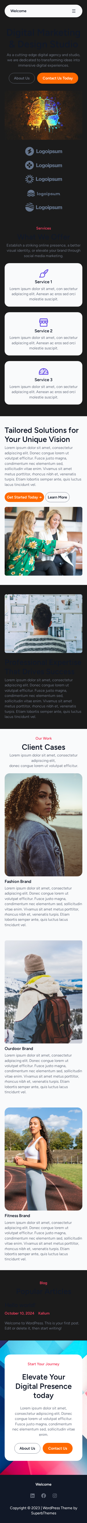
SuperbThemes (43, 1513)
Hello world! (20, 1305)
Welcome (18, 11)
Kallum (44, 1313)
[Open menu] (74, 11)
